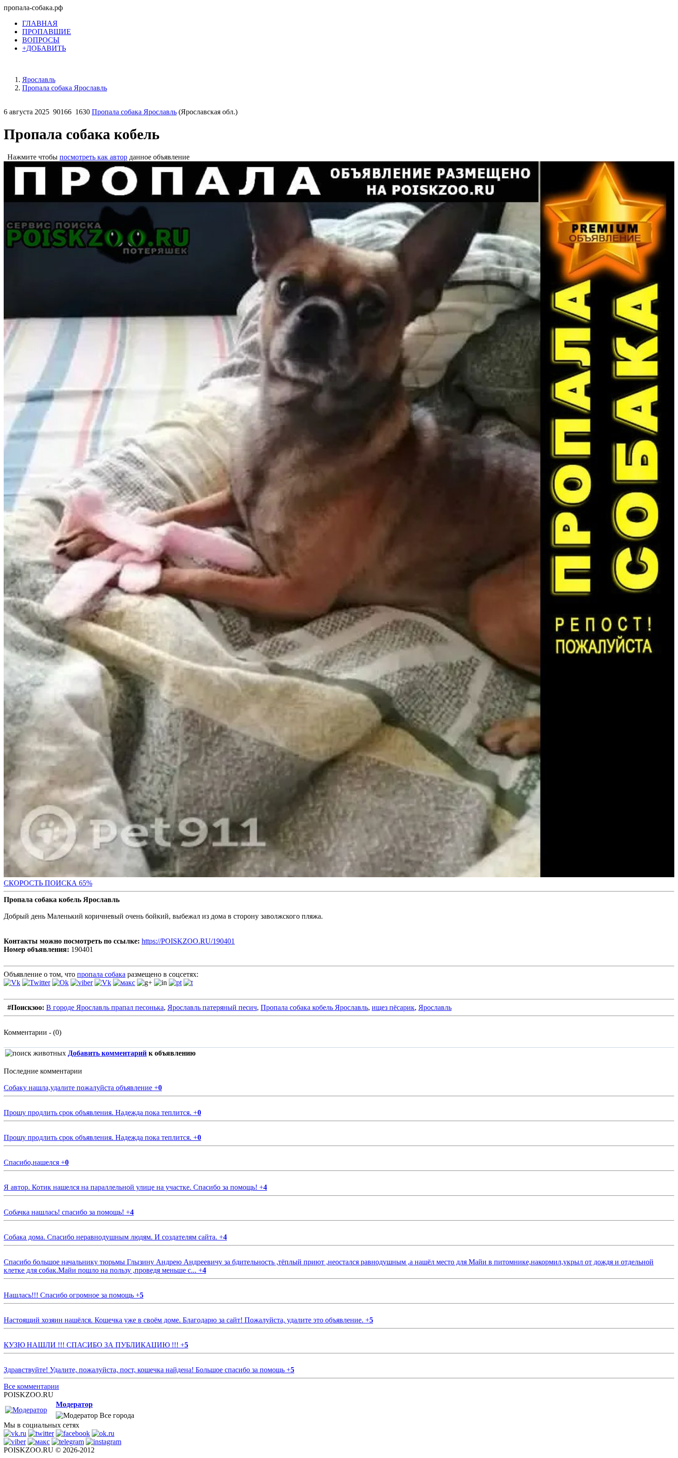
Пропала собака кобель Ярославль (314, 1007)
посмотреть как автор (93, 157)
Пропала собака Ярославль (134, 112)
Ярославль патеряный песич (212, 1007)
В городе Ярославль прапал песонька (105, 1007)
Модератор (74, 1404)
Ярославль (435, 1007)
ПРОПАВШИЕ (46, 31)
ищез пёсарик (393, 1007)
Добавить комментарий (107, 1053)
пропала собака (101, 974)
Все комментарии (31, 1386)
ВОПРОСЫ (40, 40)
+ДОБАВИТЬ (44, 48)
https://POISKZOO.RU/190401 (188, 941)
